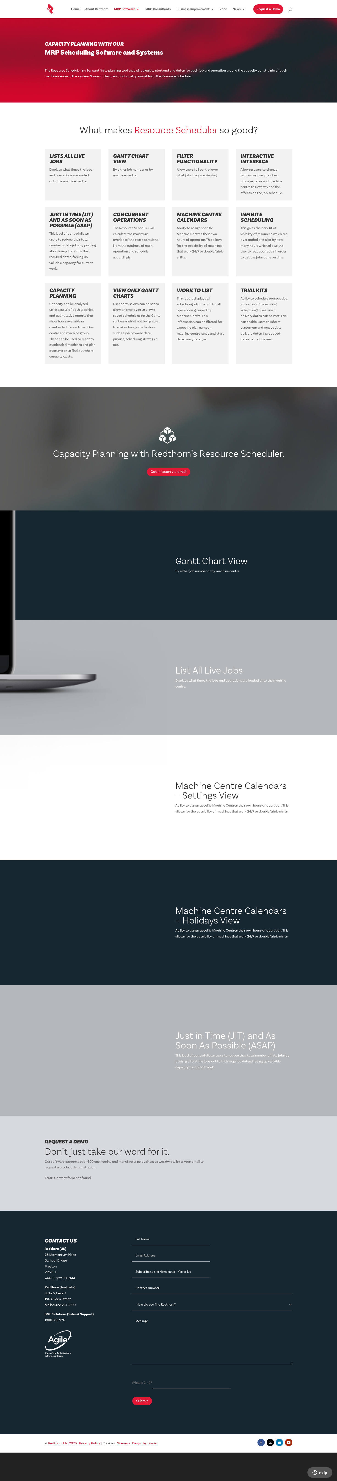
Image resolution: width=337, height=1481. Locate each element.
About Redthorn (96, 9)
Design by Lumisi (144, 1443)
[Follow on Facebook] (261, 1442)
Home (75, 9)
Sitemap (123, 1443)
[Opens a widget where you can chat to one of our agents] (319, 1473)
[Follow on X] (270, 1442)
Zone (223, 9)
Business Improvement (193, 9)
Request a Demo (268, 9)
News (237, 9)
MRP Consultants (158, 9)
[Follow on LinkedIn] (279, 1442)
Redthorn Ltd (62, 1443)
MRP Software (124, 9)
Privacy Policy (89, 1443)
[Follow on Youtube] (288, 1442)
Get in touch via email (169, 471)
